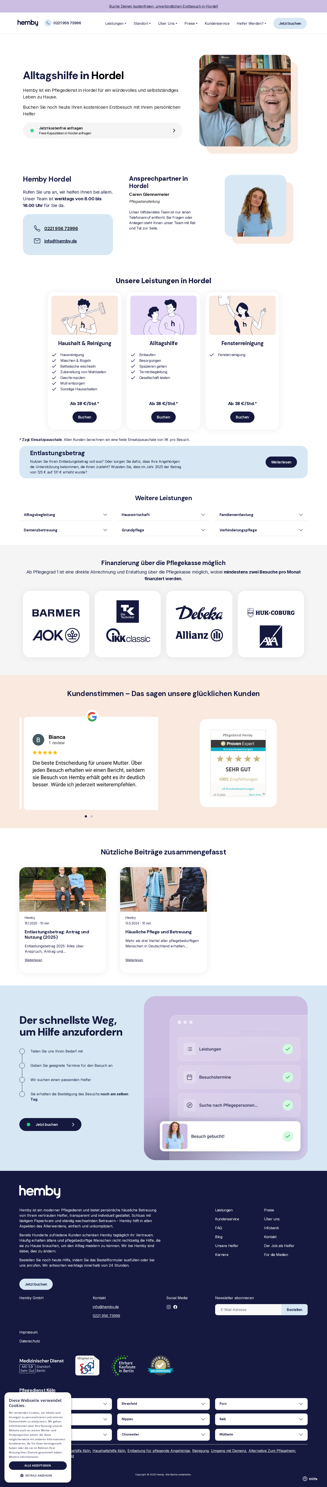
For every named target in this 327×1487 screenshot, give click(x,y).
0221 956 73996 (106, 1315)
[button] (168, 1307)
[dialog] (37, 1437)
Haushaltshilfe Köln (109, 1450)
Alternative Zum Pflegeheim (271, 1450)
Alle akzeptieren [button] (37, 1465)
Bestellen (294, 1309)
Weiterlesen (33, 960)
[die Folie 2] (92, 816)
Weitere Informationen (23, 1457)
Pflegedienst (32, 1390)
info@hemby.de (60, 241)
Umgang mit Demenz (228, 1450)
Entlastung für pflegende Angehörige (158, 1450)
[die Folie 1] (86, 816)
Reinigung (200, 1450)
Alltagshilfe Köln (76, 1450)
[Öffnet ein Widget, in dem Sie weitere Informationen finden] (310, 1479)
